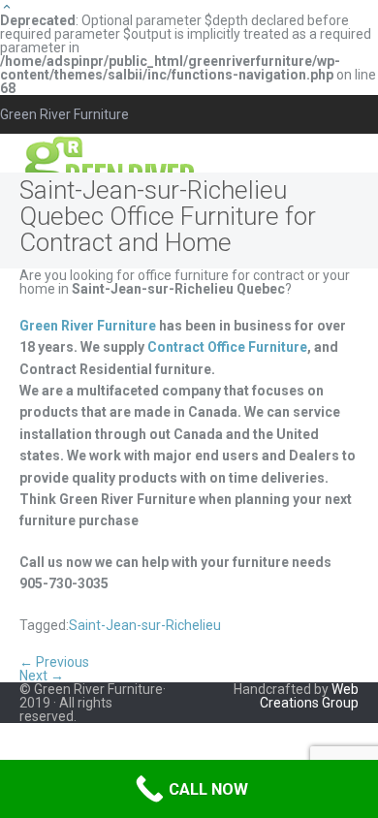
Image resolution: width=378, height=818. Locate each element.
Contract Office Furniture (227, 347)
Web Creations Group (309, 695)
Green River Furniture (87, 325)
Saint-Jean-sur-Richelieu (145, 625)
